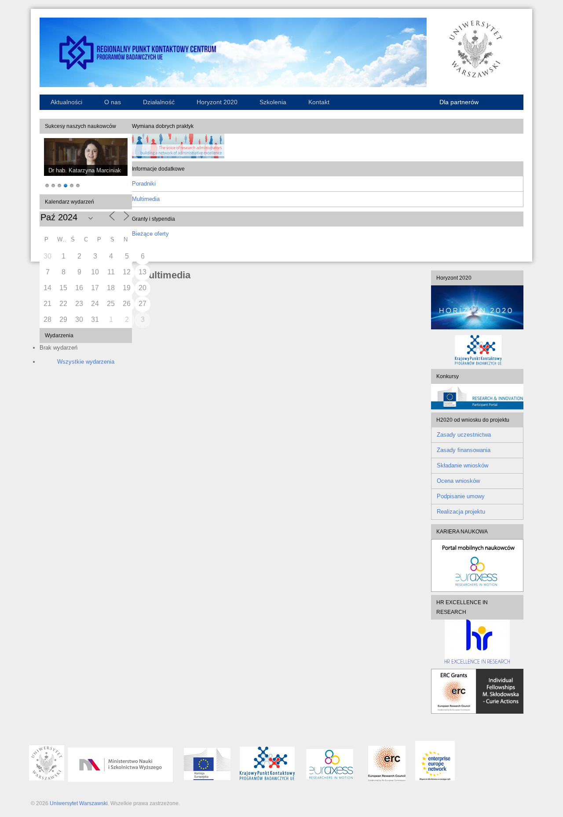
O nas (112, 102)
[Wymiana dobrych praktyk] (178, 156)
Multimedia (146, 199)
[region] (86, 164)
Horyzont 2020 (217, 102)
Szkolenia (273, 102)
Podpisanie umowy (461, 496)
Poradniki (144, 183)
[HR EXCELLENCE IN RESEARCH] (477, 642)
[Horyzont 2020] (477, 307)
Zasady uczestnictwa (464, 434)
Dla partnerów (459, 102)
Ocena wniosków (458, 481)
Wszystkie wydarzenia (85, 361)
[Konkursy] (477, 407)
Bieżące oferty (150, 233)
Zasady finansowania (463, 450)
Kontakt (318, 102)
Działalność (159, 102)
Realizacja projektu (461, 511)
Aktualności (66, 102)
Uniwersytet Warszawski (79, 803)
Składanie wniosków (462, 465)
